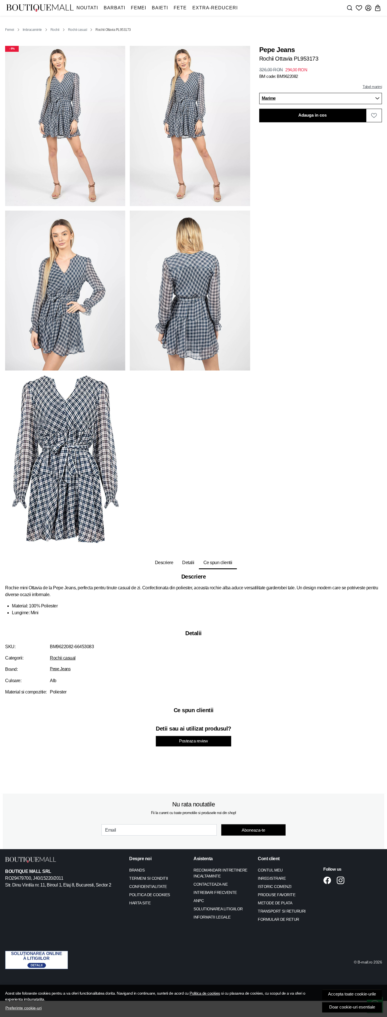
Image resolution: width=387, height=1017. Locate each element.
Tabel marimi (372, 87)
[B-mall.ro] (40, 8)
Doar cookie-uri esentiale (352, 1007)
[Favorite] (359, 8)
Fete (180, 7)
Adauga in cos (312, 115)
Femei (138, 7)
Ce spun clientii (217, 562)
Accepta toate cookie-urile (352, 994)
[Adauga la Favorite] (374, 115)
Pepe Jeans (60, 669)
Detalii (188, 562)
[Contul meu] (368, 8)
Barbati (114, 7)
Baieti (160, 7)
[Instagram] (342, 880)
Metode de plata (275, 903)
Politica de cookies (205, 993)
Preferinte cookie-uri (23, 1008)
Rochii (54, 30)
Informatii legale (212, 917)
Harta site (139, 903)
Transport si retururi (282, 911)
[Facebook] (328, 880)
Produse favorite (276, 894)
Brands (136, 870)
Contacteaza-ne (210, 884)
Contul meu (270, 870)
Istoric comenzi (275, 886)
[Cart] (378, 8)
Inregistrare (272, 878)
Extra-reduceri (215, 7)
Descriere (164, 562)
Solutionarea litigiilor (218, 909)
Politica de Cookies (149, 894)
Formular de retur (278, 919)
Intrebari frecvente (215, 892)
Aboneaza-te (253, 830)
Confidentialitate (148, 886)
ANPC (199, 900)
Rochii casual (77, 30)
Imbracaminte (32, 30)
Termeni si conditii (148, 878)
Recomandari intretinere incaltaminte (220, 873)
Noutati (87, 7)
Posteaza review (193, 741)
